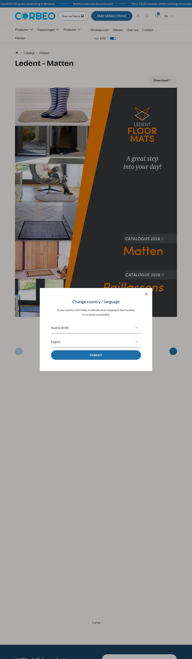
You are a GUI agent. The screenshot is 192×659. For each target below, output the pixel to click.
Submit (96, 355)
